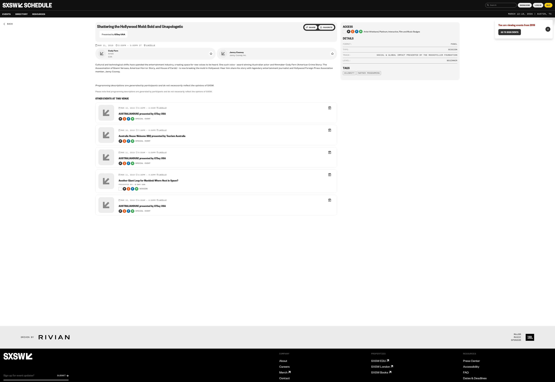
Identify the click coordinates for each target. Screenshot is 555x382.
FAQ (466, 372)
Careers (284, 366)
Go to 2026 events (509, 32)
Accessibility (471, 366)
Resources (38, 14)
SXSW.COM (525, 5)
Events (6, 14)
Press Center (471, 360)
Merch (283, 372)
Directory (21, 14)
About (283, 360)
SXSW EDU (378, 360)
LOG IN (538, 5)
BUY (548, 5)
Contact (284, 378)
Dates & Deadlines (475, 378)
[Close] (547, 29)
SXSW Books (379, 372)
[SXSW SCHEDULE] (27, 5)
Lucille (150, 46)
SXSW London (380, 366)
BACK (9, 24)
